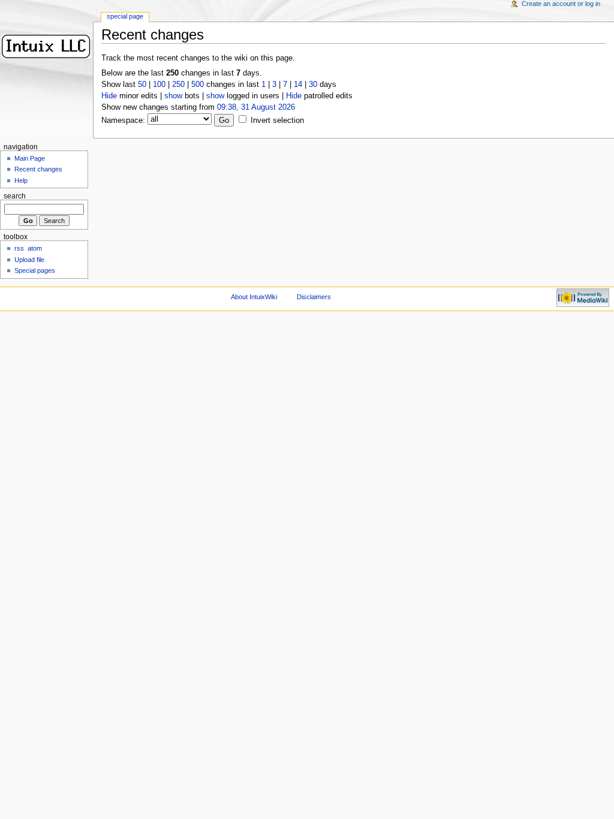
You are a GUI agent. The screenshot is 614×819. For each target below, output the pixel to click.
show (173, 96)
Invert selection (277, 120)
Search (15, 196)
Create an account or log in (561, 3)
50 (142, 84)
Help (21, 180)
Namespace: (123, 120)
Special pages (34, 270)
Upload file (29, 259)
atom (35, 248)
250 (178, 84)
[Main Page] (46, 46)
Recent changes (38, 169)
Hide (109, 96)
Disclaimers (314, 296)
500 (197, 84)
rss (19, 248)
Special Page (125, 16)
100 (159, 84)
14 (298, 84)
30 (313, 84)
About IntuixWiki (254, 296)
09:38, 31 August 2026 (256, 107)
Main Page (29, 158)
